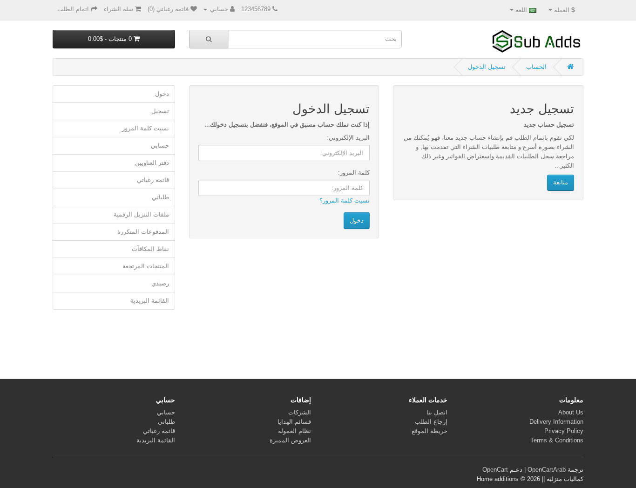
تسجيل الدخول (487, 66)
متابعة (560, 182)
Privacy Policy (563, 430)
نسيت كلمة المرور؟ (344, 200)
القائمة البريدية (149, 300)
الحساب (536, 66)
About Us (570, 412)
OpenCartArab (547, 469)
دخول (162, 93)
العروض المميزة (290, 440)
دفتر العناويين (152, 162)
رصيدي (160, 283)
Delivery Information (556, 421)
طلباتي (160, 197)
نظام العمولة (294, 430)
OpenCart (495, 469)
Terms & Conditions (556, 440)
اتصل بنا (436, 412)
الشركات (299, 412)
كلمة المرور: (354, 172)
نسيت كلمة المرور (145, 128)
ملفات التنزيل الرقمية (141, 214)
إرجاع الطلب (431, 421)
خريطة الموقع (429, 430)
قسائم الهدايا (294, 421)
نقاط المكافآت (150, 248)
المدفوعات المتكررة (143, 231)
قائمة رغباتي (153, 179)
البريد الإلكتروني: (348, 137)
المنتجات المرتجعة (145, 266)
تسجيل (160, 111)
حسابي (160, 145)
